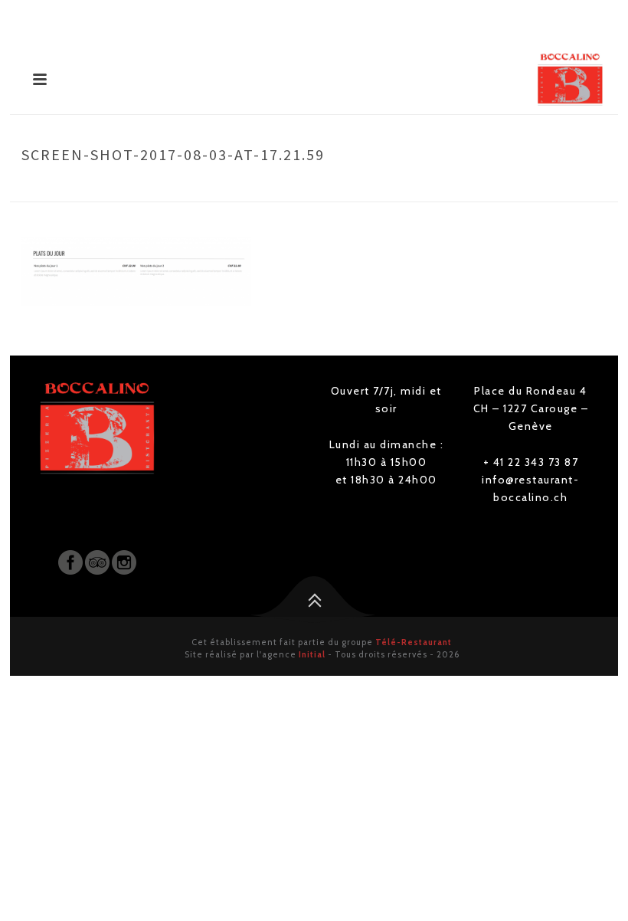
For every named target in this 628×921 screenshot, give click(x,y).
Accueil (281, 187)
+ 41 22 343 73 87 (531, 462)
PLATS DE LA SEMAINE (358, 187)
